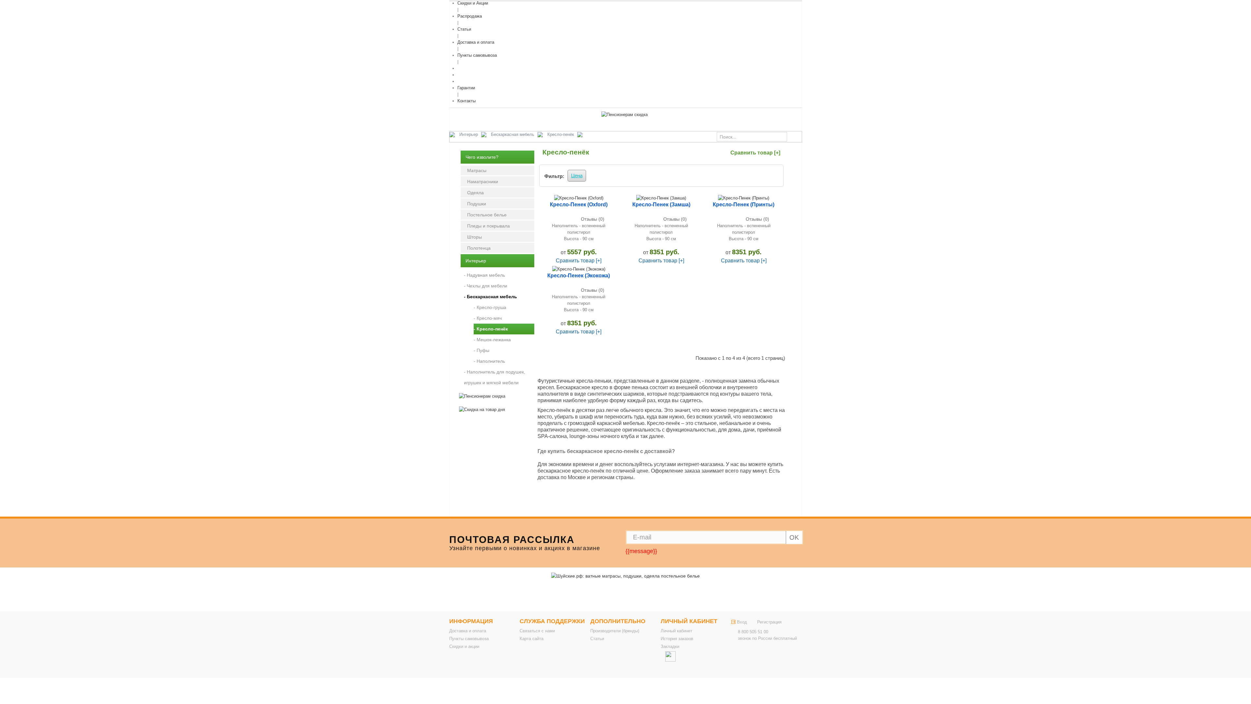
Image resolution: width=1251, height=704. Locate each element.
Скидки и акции (464, 646)
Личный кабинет (676, 630)
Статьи (464, 29)
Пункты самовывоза (477, 55)
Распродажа (469, 16)
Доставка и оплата (475, 42)
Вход (742, 622)
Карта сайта (531, 638)
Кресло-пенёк (560, 134)
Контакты (466, 100)
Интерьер (468, 134)
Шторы (474, 237)
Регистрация (769, 622)
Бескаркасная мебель (512, 134)
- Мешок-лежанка (492, 339)
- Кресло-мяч (488, 318)
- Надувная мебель (484, 275)
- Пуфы (481, 350)
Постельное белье (487, 214)
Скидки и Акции (472, 3)
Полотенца (479, 248)
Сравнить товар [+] (755, 152)
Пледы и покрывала (488, 225)
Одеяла (475, 192)
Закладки (670, 646)
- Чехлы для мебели (485, 285)
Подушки (476, 203)
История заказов (677, 638)
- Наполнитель (489, 361)
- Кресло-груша (490, 307)
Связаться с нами (537, 630)
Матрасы (476, 170)
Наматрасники (482, 181)
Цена (576, 175)
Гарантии (466, 87)
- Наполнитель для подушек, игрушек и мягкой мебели (494, 377)
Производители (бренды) (614, 630)
